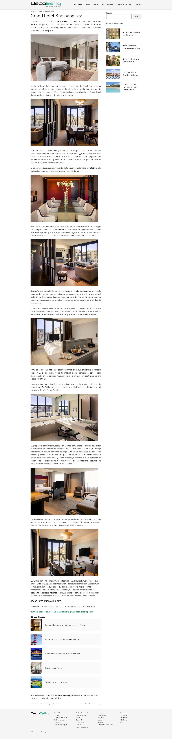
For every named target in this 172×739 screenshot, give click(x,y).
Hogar (88, 4)
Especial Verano (81, 715)
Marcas (100, 722)
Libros (100, 720)
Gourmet (79, 720)
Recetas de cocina (126, 713)
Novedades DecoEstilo (105, 725)
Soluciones (78, 4)
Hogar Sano (80, 722)
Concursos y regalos (60, 725)
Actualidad (57, 713)
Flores (78, 717)
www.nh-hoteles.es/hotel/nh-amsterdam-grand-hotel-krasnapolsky (62, 612)
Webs (121, 722)
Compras (57, 722)
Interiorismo (102, 715)
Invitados (101, 717)
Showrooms (123, 717)
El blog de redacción (82, 713)
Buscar (109, 13)
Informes (101, 713)
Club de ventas (59, 720)
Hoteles (110, 4)
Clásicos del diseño (60, 717)
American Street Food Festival (88, 704)
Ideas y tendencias (124, 4)
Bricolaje (57, 715)
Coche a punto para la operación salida (46, 704)
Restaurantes (99, 4)
